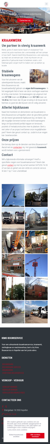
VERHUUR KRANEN (9, 390)
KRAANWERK (7, 370)
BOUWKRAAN (7, 364)
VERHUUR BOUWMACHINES (13, 392)
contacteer (17, 147)
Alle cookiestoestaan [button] (35, 435)
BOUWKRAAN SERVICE (11, 367)
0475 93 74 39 (10, 414)
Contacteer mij (25, 20)
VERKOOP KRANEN (9, 387)
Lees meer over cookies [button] (17, 430)
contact (10, 165)
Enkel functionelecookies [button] (16, 435)
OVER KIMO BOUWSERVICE (13, 373)
